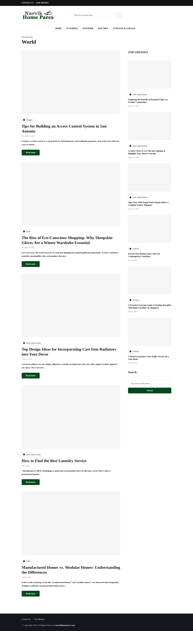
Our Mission (42, 3)
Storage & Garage (124, 28)
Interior (88, 28)
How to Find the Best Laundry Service (54, 461)
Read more (31, 152)
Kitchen (103, 28)
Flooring (72, 28)
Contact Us (27, 3)
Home (58, 28)
